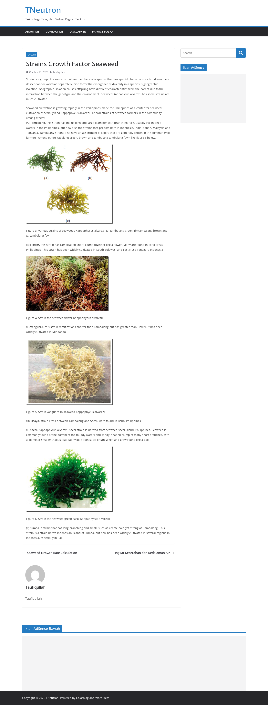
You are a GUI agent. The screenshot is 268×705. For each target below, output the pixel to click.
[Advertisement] (213, 98)
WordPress (102, 698)
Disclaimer (78, 31)
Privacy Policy (103, 31)
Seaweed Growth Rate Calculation (52, 553)
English (32, 54)
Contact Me (54, 31)
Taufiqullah (59, 72)
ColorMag (82, 698)
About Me (32, 31)
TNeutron (43, 9)
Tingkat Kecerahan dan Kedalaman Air (141, 553)
